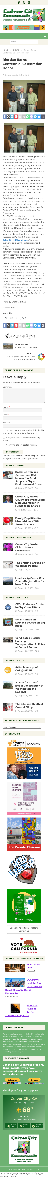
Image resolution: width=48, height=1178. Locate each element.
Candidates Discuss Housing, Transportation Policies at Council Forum (30, 643)
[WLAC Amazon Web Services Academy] (24, 777)
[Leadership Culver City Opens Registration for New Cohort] (8, 581)
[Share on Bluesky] (39, 116)
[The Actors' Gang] (24, 337)
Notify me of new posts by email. (21, 445)
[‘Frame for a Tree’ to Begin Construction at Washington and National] (8, 685)
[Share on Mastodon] (31, 116)
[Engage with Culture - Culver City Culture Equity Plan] (24, 813)
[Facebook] (19, 2)
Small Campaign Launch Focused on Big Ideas (30, 622)
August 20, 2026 (25, 651)
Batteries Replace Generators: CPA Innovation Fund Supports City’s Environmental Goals (28, 478)
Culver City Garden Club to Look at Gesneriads (27, 547)
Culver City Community (18, 538)
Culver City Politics (16, 597)
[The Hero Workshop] (24, 885)
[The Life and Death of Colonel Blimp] (8, 707)
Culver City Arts (14, 660)
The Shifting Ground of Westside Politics (30, 564)
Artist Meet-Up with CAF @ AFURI (27, 669)
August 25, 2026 (25, 569)
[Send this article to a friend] (20, 116)
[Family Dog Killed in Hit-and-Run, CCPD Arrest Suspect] (8, 521)
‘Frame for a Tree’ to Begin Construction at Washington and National (29, 687)
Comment (7, 387)
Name (6, 407)
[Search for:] (24, 42)
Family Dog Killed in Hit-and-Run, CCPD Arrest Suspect (28, 521)
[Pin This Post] (16, 116)
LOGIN (36, 1169)
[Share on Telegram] (35, 116)
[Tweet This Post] (8, 116)
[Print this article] (24, 116)
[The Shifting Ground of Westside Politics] (8, 564)
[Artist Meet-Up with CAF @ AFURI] (8, 670)
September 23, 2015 (14, 75)
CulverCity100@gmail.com (15, 240)
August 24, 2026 (25, 588)
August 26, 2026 (25, 554)
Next (42, 28)
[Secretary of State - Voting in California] (24, 952)
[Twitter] (24, 2)
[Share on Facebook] (5, 116)
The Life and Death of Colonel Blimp (29, 706)
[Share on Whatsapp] (28, 116)
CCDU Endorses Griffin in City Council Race (29, 606)
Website (6, 422)
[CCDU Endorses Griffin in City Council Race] (8, 607)
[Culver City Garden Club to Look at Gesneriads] (8, 547)
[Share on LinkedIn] (12, 116)
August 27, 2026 (25, 488)
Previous (6, 28)
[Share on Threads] (43, 116)
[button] (44, 36)
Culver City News (15, 465)
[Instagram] (29, 2)
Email (5, 415)
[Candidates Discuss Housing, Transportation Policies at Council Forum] (8, 641)
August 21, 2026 (25, 510)
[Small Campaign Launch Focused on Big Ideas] (8, 622)
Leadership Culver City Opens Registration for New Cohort (29, 581)
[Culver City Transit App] (24, 921)
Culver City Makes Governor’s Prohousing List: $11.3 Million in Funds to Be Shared (30, 501)
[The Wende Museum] (24, 849)
